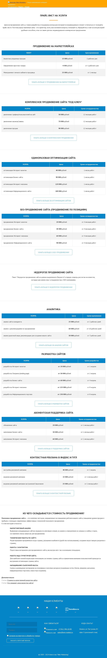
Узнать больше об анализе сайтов (53, 345)
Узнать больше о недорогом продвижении (53, 287)
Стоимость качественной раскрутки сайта (22, 580)
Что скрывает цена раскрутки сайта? (20, 583)
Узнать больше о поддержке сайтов (53, 449)
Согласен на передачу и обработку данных (24, 636)
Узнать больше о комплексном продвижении (54, 138)
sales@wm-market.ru (65, 632)
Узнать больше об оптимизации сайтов (53, 201)
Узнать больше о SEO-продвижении (53, 252)
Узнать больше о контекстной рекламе (53, 493)
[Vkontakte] (53, 649)
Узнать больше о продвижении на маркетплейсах (53, 82)
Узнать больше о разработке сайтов (53, 404)
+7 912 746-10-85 (65, 629)
